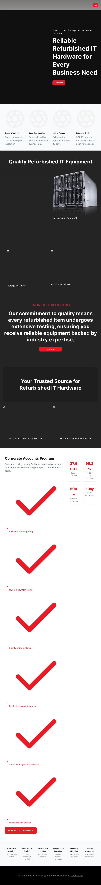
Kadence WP (77, 875)
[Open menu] (95, 5)
